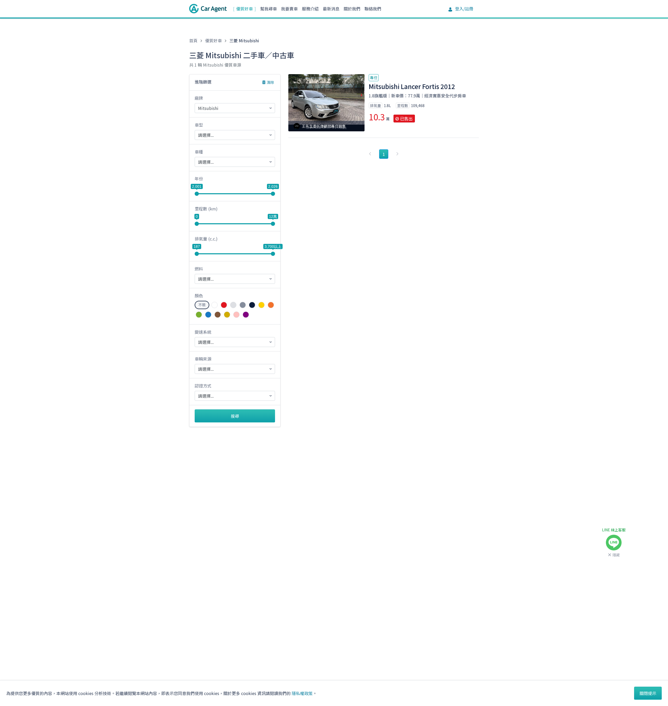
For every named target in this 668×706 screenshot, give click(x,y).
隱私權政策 (302, 693)
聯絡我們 (373, 8)
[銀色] (233, 305)
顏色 (199, 295)
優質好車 (244, 8)
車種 (199, 152)
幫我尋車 (268, 8)
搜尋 (235, 416)
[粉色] (236, 314)
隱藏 (616, 555)
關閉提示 (648, 693)
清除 (270, 82)
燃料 (199, 269)
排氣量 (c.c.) (206, 239)
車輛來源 (203, 359)
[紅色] (224, 305)
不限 (202, 304)
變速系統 (203, 332)
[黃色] (261, 305)
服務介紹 (310, 8)
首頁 (193, 40)
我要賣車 (289, 8)
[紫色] (246, 314)
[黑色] (252, 305)
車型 (199, 125)
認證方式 (203, 386)
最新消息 (331, 8)
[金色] (227, 314)
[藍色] (208, 314)
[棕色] (217, 314)
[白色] (214, 305)
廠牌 (199, 98)
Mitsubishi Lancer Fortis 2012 (412, 86)
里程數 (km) (206, 208)
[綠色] (199, 314)
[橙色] (271, 305)
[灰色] (243, 305)
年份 (199, 178)
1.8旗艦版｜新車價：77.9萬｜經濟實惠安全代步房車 (417, 95)
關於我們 (352, 8)
